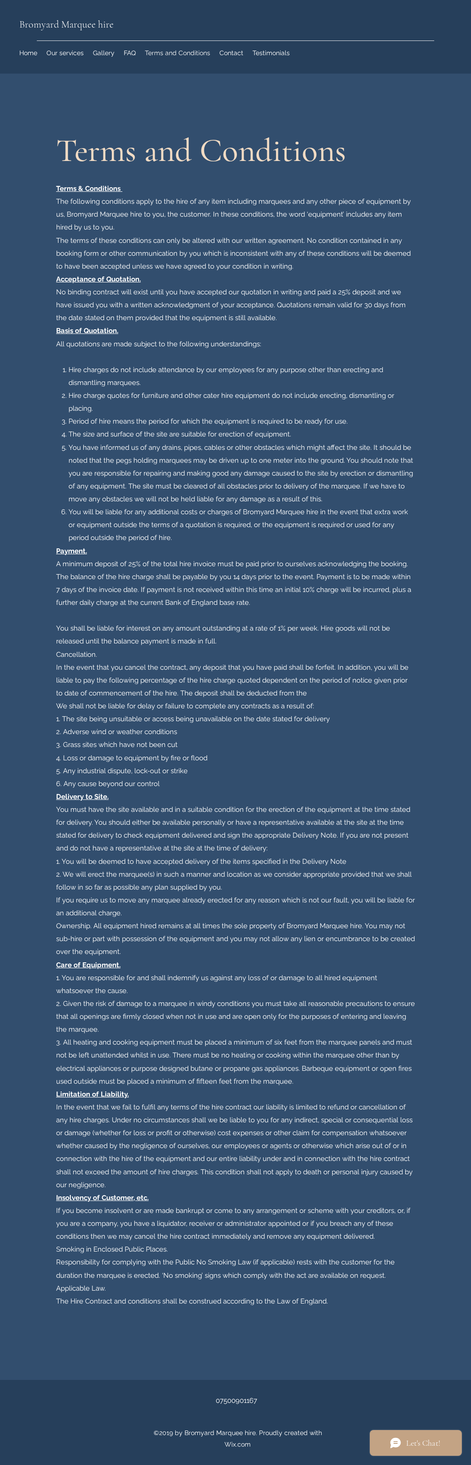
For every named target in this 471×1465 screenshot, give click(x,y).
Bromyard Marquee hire (66, 24)
